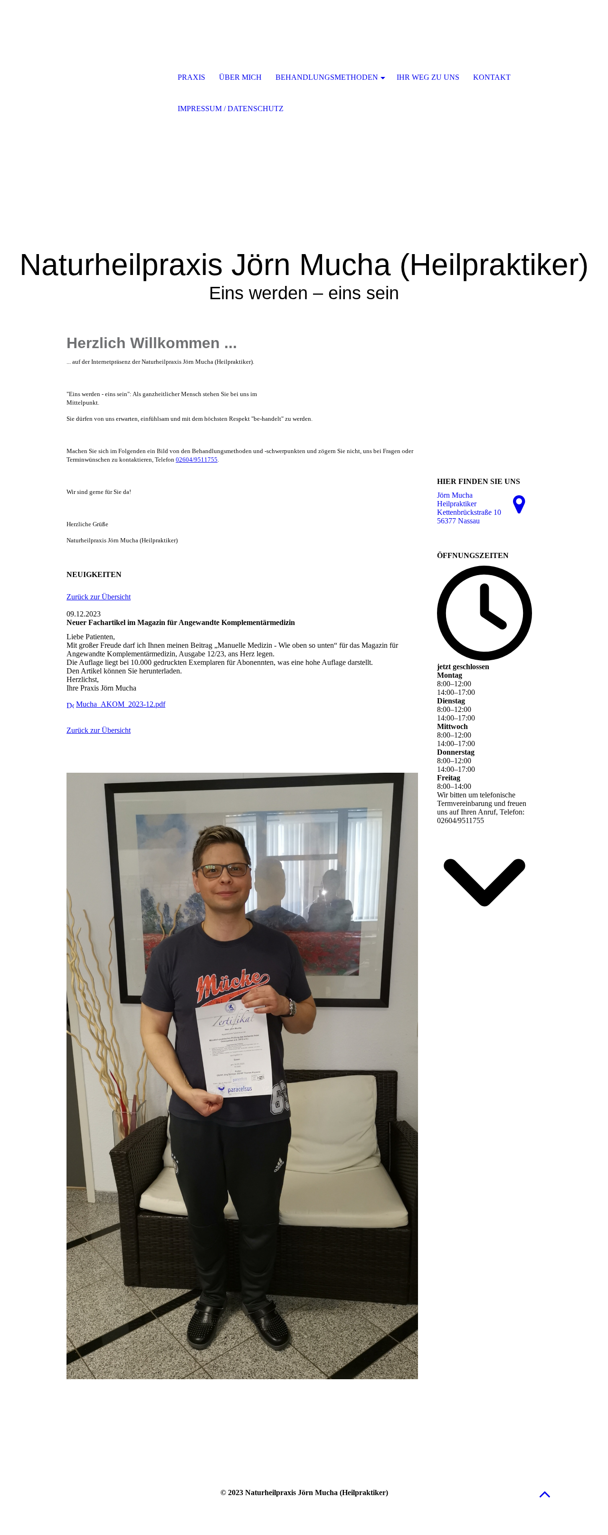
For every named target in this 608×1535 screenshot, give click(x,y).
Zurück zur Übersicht (98, 597)
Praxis (191, 77)
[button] (544, 1493)
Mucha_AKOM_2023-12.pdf (120, 704)
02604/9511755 (197, 459)
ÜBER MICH (240, 77)
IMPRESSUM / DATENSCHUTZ (231, 108)
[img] (116, 78)
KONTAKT (492, 77)
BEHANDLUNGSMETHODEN (327, 77)
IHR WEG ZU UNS (428, 77)
